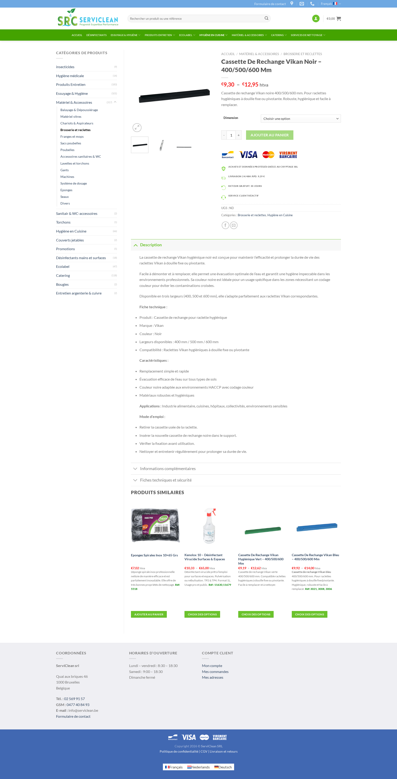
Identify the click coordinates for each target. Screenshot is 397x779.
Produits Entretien (158, 35)
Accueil (77, 35)
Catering (277, 35)
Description (151, 244)
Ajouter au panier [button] (149, 614)
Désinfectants (96, 35)
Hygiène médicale (70, 75)
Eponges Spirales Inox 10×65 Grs (154, 555)
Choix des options (202, 614)
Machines (67, 177)
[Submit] (266, 18)
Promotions (65, 249)
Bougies (62, 284)
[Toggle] (115, 102)
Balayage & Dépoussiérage (79, 110)
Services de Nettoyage (306, 35)
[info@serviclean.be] (302, 4)
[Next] (207, 91)
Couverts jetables (70, 240)
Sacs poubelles (70, 143)
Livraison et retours (224, 751)
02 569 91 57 (74, 698)
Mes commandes (215, 671)
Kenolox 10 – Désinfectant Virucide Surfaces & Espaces (204, 557)
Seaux (64, 197)
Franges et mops (72, 136)
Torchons (63, 222)
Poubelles (67, 150)
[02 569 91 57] (313, 4)
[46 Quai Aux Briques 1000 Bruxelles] (292, 4)
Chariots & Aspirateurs (76, 123)
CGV (204, 751)
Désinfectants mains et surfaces (81, 257)
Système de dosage (73, 183)
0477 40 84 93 (78, 704)
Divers (65, 203)
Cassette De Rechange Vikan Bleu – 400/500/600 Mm (315, 557)
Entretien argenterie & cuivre (79, 293)
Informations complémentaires (168, 468)
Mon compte (212, 665)
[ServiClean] (88, 18)
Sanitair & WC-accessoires (76, 213)
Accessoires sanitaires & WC (80, 156)
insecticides (65, 66)
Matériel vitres (70, 116)
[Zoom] (137, 127)
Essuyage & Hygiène (124, 35)
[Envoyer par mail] (234, 225)
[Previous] (138, 91)
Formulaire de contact (270, 4)
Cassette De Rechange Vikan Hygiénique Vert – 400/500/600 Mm (261, 559)
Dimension (231, 118)
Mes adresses (212, 677)
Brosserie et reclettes (75, 130)
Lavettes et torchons (74, 163)
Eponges (66, 190)
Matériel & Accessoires (248, 35)
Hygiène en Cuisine (211, 35)
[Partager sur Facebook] (225, 225)
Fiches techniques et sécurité (166, 480)
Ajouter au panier (270, 135)
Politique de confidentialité (179, 751)
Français (326, 4)
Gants (64, 170)
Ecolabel (185, 35)
